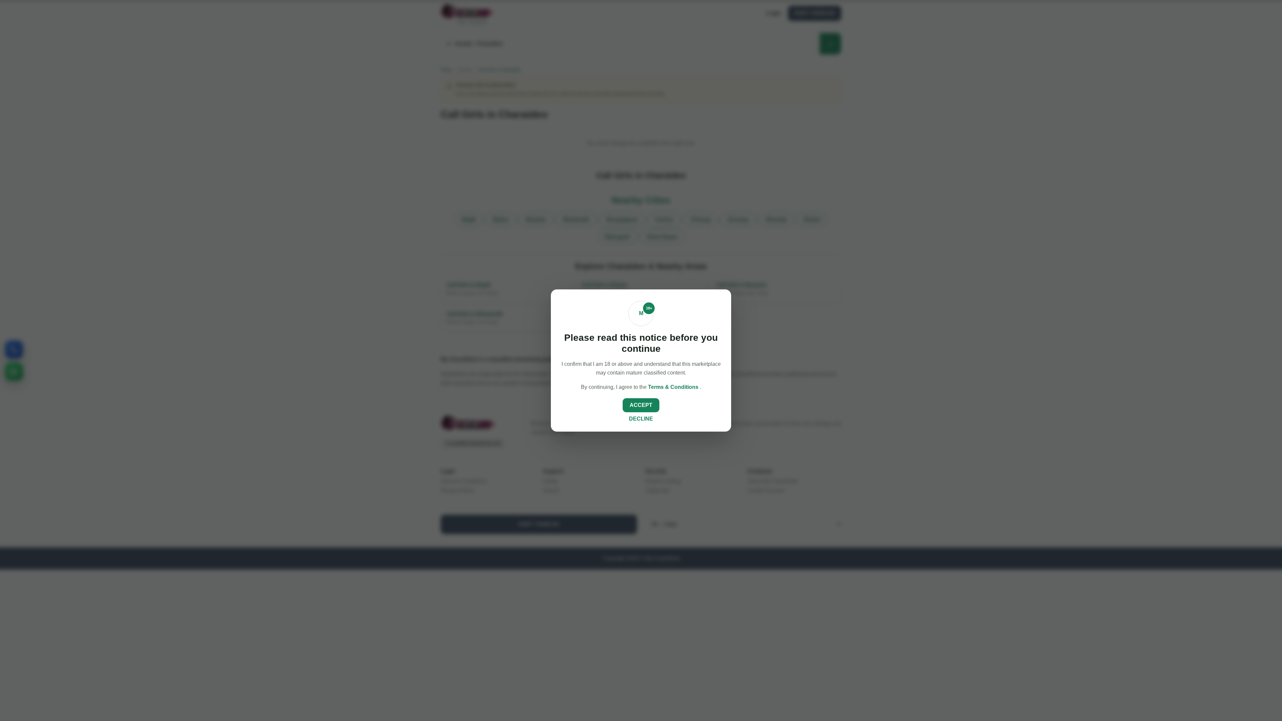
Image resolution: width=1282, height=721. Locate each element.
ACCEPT (641, 405)
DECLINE (641, 419)
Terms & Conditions (674, 387)
